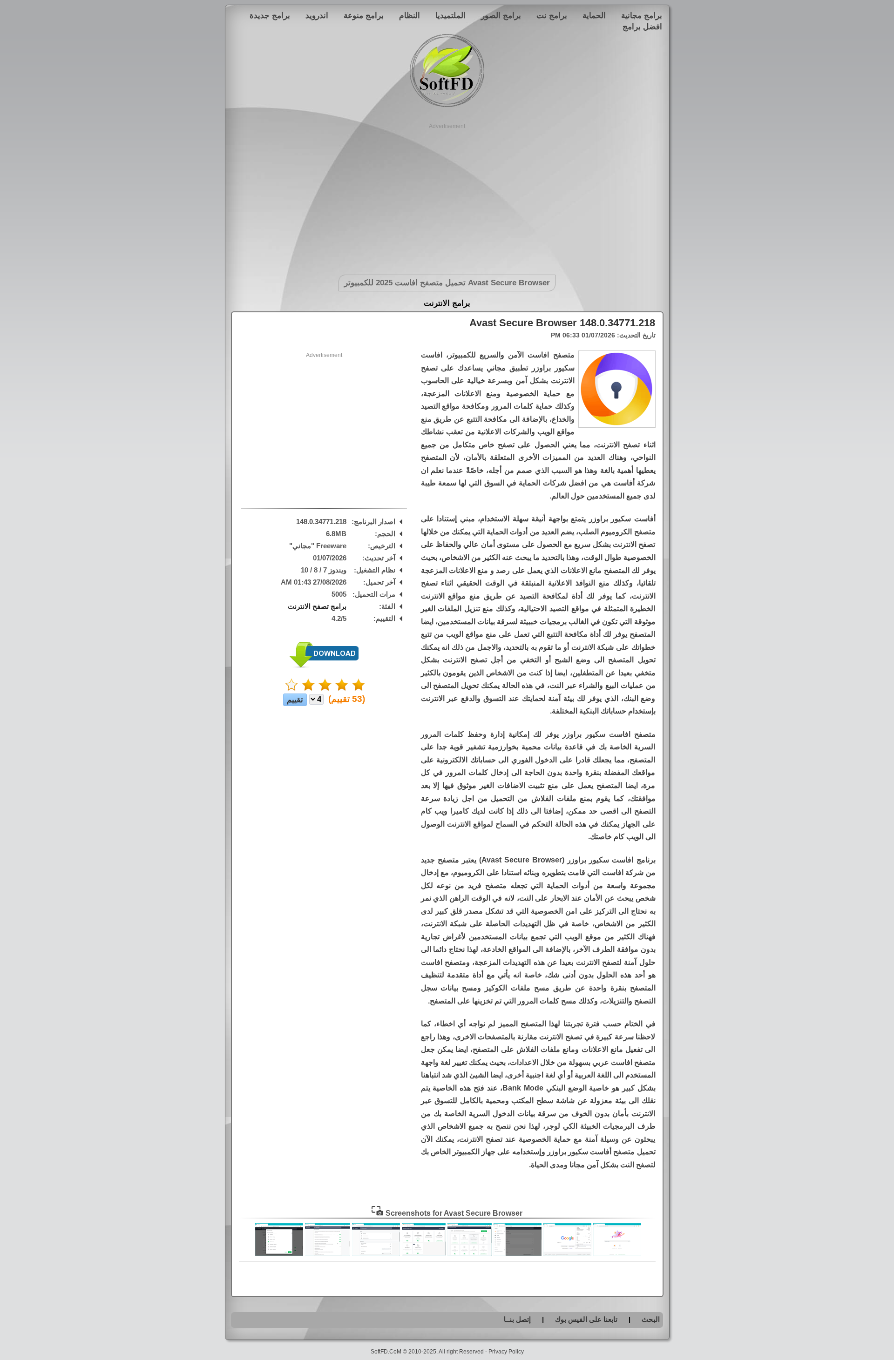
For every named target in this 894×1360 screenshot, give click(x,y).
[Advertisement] (447, 195)
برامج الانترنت (447, 303)
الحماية (594, 15)
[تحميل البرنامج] (324, 666)
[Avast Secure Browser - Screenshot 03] (518, 1253)
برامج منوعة (364, 15)
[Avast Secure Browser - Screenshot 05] (424, 1253)
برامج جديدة (270, 15)
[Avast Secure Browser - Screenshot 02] (567, 1253)
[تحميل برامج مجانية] (447, 105)
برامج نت (551, 15)
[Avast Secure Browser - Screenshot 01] (617, 1253)
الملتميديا (450, 15)
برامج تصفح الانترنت (317, 606)
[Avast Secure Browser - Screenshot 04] (469, 1253)
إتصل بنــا (517, 1319)
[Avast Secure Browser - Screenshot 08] (279, 1253)
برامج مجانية (641, 15)
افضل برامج (642, 26)
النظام (409, 15)
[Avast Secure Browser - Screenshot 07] (327, 1253)
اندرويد (316, 15)
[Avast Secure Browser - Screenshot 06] (376, 1253)
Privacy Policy (506, 1351)
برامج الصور (501, 15)
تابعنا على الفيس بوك (586, 1319)
